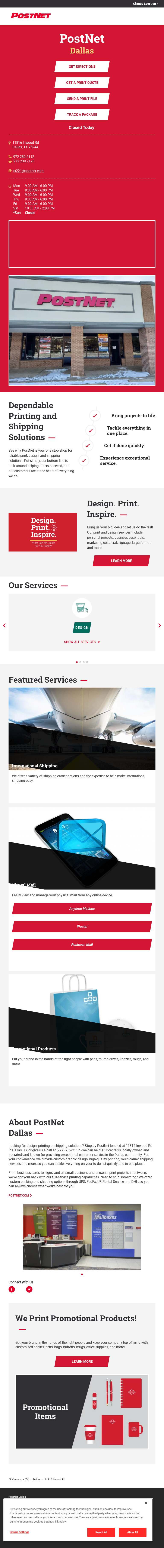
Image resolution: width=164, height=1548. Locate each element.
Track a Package (82, 114)
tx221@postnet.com (28, 171)
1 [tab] (78, 663)
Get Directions (82, 66)
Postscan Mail (82, 944)
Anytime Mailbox (82, 908)
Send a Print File (82, 98)
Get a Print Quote (82, 82)
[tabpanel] (82, 622)
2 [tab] (81, 663)
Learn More (121, 560)
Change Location (144, 4)
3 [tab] (85, 663)
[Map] (82, 244)
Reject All (101, 1532)
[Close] (146, 1503)
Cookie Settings (19, 1532)
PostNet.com (19, 1195)
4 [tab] (88, 663)
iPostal (82, 926)
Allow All (132, 1532)
